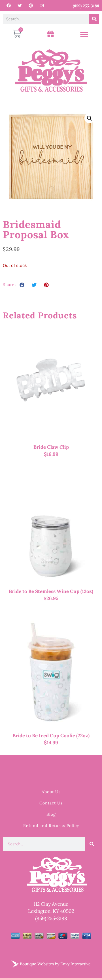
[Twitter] (19, 5)
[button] (84, 34)
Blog (51, 814)
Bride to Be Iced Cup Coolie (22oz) (51, 735)
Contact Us (51, 803)
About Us (51, 791)
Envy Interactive (75, 963)
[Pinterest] (30, 5)
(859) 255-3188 (51, 918)
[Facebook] (8, 5)
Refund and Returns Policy (51, 825)
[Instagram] (41, 5)
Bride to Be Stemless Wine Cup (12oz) (51, 591)
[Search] (94, 19)
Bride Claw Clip (51, 447)
